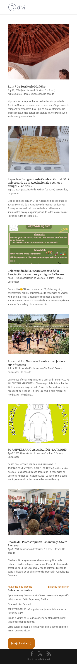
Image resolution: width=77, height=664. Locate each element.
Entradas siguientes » (58, 586)
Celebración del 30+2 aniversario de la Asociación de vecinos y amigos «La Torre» (36, 272)
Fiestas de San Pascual (19, 604)
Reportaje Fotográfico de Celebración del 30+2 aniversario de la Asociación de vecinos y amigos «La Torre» (38, 183)
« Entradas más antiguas (20, 586)
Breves (26, 94)
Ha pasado (48, 94)
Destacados (36, 94)
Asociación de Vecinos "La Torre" (38, 90)
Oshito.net (44, 659)
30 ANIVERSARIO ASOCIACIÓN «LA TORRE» (37, 449)
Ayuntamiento (15, 94)
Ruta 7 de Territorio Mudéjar (26, 86)
